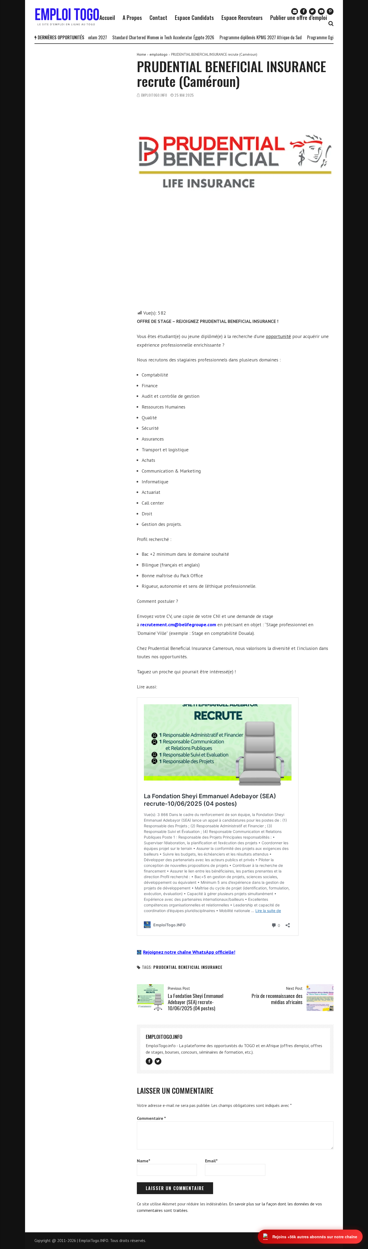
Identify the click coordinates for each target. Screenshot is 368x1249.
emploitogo (159, 54)
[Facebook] (303, 11)
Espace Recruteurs (242, 17)
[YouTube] (321, 11)
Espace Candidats (194, 17)
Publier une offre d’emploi (298, 17)
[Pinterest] (330, 11)
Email (211, 1160)
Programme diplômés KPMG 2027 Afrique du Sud (243, 37)
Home (141, 54)
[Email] (294, 11)
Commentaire (151, 1118)
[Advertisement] (235, 269)
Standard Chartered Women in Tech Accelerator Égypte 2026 (145, 37)
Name (143, 1160)
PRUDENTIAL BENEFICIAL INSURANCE (188, 967)
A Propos (132, 17)
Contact (158, 17)
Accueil (107, 17)
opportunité (278, 336)
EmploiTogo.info (154, 95)
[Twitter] (312, 11)
